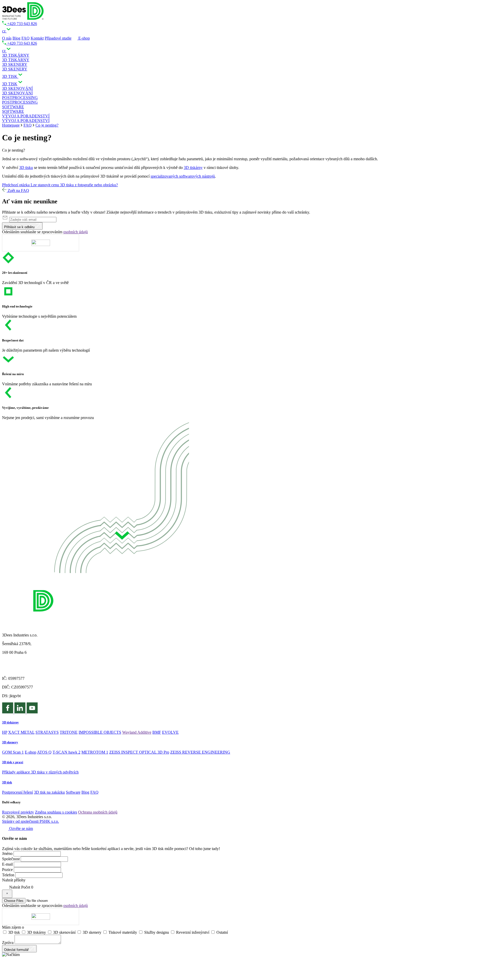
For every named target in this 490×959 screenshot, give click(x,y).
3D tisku (26, 167)
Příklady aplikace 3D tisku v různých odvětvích (40, 772)
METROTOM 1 (94, 752)
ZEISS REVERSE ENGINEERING (200, 752)
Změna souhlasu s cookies (56, 812)
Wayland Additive (136, 732)
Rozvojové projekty (18, 812)
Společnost (11, 859)
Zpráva (8, 942)
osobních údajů (75, 232)
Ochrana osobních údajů (97, 812)
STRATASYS (47, 732)
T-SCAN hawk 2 (66, 752)
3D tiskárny (193, 167)
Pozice (7, 869)
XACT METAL (21, 732)
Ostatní (222, 932)
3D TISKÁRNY (15, 60)
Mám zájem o (13, 927)
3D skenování (65, 932)
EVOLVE (170, 732)
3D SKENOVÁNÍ (17, 93)
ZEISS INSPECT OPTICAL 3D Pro (139, 752)
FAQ (25, 38)
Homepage (11, 125)
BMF (156, 732)
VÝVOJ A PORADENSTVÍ (26, 120)
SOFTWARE (13, 111)
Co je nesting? (46, 125)
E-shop (83, 38)
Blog (16, 38)
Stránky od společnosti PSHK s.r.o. (30, 821)
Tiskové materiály (123, 932)
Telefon (8, 875)
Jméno (7, 853)
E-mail (7, 864)
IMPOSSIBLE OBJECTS (100, 732)
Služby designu (157, 932)
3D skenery (92, 932)
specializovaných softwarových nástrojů (183, 176)
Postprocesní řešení (17, 792)
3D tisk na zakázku (49, 792)
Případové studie (58, 38)
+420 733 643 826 (21, 23)
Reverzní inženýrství (193, 932)
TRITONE (69, 732)
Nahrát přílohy (14, 880)
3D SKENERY (14, 69)
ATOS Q (44, 752)
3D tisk (14, 932)
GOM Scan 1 (13, 752)
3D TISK (9, 84)
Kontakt (37, 38)
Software (73, 792)
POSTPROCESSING (20, 102)
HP (4, 732)
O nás (6, 38)
